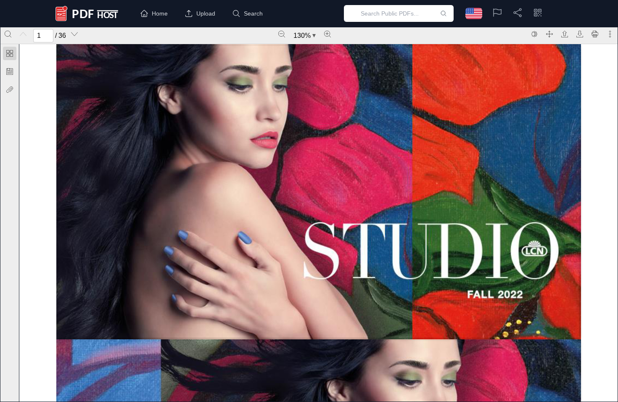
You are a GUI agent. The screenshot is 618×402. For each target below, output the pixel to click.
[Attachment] (9, 89)
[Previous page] (23, 34)
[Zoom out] (281, 34)
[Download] (579, 34)
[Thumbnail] (9, 53)
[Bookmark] (9, 71)
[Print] (595, 34)
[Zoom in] (327, 34)
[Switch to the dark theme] (534, 34)
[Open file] (564, 34)
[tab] (9, 55)
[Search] (8, 34)
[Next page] (74, 34)
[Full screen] (549, 34)
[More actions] (610, 34)
